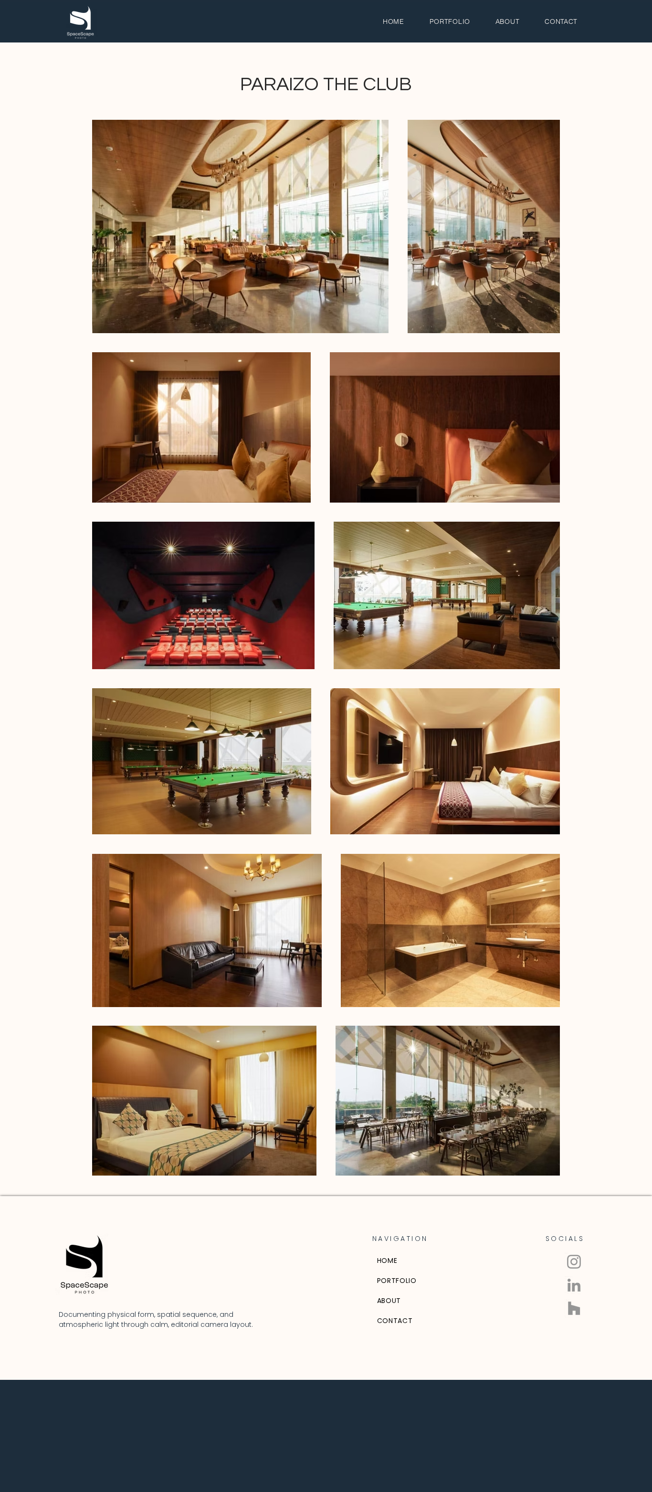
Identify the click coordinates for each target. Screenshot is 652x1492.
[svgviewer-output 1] (574, 1308)
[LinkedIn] (574, 1285)
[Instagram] (574, 1261)
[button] (450, 21)
